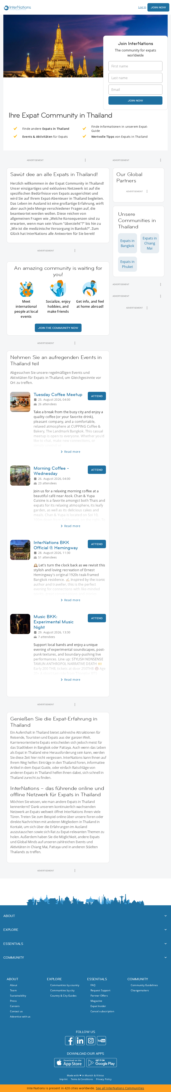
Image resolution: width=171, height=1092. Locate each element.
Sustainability (18, 995)
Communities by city (62, 990)
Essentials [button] (13, 944)
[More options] (85, 160)
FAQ (93, 985)
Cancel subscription (102, 1011)
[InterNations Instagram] (90, 1040)
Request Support (100, 990)
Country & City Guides (63, 995)
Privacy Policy (104, 1079)
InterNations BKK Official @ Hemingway (56, 545)
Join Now (158, 7)
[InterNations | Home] (16, 8)
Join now (135, 100)
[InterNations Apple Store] (69, 1062)
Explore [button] (10, 929)
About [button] (9, 916)
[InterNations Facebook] (69, 1040)
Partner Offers (99, 995)
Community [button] (13, 957)
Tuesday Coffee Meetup (58, 394)
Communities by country (64, 985)
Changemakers (140, 990)
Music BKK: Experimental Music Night (54, 622)
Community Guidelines (144, 985)
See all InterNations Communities (120, 1088)
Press (13, 1001)
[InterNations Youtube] (101, 1040)
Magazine (96, 1001)
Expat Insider (98, 1006)
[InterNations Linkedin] (80, 1040)
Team (13, 990)
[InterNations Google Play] (101, 1062)
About (13, 985)
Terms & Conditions (82, 1079)
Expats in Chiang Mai (150, 243)
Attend (97, 396)
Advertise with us (20, 1016)
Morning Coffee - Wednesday (51, 470)
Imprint (63, 1079)
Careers (15, 1006)
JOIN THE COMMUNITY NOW (58, 328)
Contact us (16, 1011)
